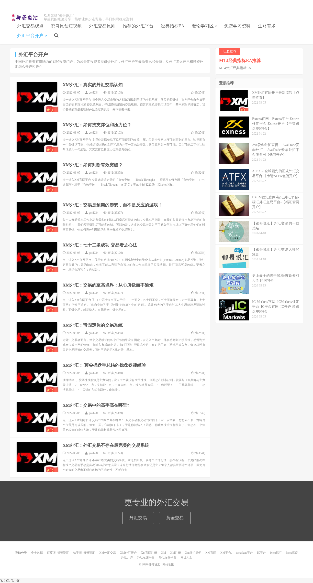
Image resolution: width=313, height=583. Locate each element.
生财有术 (267, 25)
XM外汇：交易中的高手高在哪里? (96, 405)
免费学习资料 (237, 25)
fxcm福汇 (276, 552)
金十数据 (37, 552)
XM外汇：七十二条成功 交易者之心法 (100, 245)
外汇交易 (138, 517)
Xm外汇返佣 (193, 552)
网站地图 (168, 564)
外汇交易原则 (102, 25)
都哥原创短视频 (66, 25)
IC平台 (261, 552)
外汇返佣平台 (146, 557)
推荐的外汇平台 (138, 25)
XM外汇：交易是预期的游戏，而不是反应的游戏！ (112, 204)
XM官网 (210, 552)
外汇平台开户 (30, 35)
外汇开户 (127, 557)
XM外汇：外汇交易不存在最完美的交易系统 (106, 445)
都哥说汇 (24, 17)
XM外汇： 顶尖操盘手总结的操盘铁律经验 (104, 365)
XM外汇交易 (107, 552)
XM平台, (226, 552)
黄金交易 (175, 517)
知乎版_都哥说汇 (84, 552)
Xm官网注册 (149, 552)
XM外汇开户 (128, 552)
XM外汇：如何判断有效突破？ (93, 164)
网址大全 (186, 557)
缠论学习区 (203, 25)
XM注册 (175, 552)
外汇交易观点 (30, 25)
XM (163, 552)
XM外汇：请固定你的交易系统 (93, 325)
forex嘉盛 (292, 552)
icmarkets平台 (244, 552)
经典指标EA (172, 25)
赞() (199, 92)
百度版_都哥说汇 (58, 552)
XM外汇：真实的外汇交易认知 (93, 84)
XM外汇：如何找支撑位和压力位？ (97, 124)
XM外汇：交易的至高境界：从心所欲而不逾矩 (108, 285)
